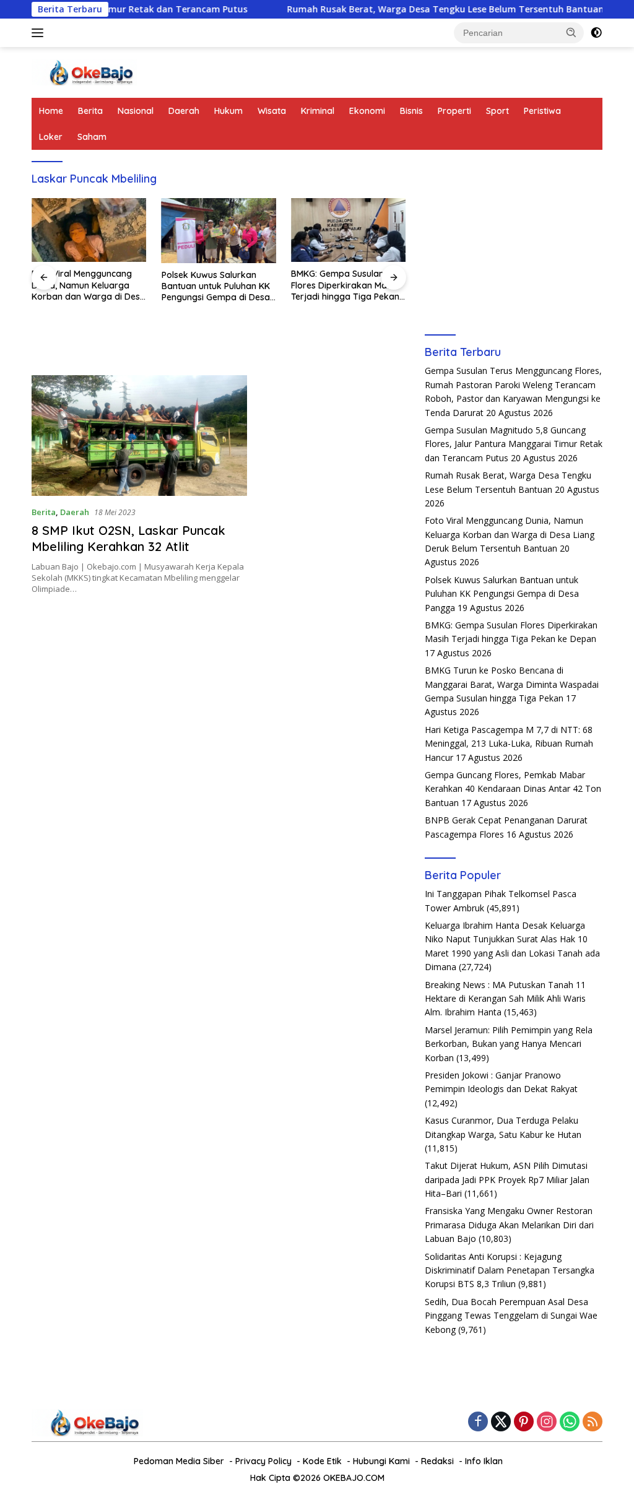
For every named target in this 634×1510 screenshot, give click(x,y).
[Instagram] (547, 1422)
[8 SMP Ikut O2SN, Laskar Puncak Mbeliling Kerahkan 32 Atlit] (139, 436)
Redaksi (437, 1461)
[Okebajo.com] (84, 71)
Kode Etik (322, 1461)
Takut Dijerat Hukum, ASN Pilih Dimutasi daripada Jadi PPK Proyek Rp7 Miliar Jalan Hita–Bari (507, 1179)
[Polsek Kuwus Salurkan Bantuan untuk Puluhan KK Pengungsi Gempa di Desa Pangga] (219, 230)
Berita (90, 110)
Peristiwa (542, 110)
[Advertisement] (513, 239)
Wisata (272, 110)
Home (51, 110)
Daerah (183, 110)
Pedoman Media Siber (179, 1461)
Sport (497, 110)
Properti (454, 110)
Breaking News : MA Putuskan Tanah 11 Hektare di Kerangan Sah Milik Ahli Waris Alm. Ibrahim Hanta (505, 998)
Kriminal (317, 110)
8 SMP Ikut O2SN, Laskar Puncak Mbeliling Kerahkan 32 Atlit (128, 538)
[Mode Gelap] (596, 32)
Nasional (136, 110)
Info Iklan (484, 1461)
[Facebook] (478, 1422)
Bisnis (411, 110)
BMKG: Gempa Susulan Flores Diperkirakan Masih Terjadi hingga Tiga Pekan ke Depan (345, 285)
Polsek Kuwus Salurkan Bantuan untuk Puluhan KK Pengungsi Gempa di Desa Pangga (216, 286)
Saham (91, 136)
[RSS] (592, 1422)
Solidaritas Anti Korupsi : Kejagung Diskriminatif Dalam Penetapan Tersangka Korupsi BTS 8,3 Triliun (509, 1270)
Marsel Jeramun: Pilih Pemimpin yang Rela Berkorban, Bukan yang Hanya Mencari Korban (509, 1044)
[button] (571, 32)
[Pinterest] (524, 1422)
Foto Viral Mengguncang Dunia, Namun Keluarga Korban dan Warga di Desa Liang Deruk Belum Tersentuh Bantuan (88, 285)
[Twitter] (501, 1422)
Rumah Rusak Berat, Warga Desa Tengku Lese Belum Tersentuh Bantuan (407, 9)
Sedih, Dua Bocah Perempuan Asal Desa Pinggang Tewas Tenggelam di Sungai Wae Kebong (511, 1315)
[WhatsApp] (570, 1422)
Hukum (228, 110)
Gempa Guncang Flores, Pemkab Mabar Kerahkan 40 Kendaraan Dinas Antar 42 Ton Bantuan (513, 789)
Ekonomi (367, 110)
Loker (51, 136)
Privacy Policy (263, 1461)
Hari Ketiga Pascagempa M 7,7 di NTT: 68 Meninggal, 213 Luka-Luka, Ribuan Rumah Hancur (509, 743)
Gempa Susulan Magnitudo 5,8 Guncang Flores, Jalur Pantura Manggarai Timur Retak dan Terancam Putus (513, 444)
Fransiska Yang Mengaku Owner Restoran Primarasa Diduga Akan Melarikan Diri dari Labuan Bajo (509, 1224)
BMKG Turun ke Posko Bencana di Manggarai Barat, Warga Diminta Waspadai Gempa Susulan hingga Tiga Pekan (512, 684)
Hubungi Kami (381, 1461)
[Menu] (40, 32)
